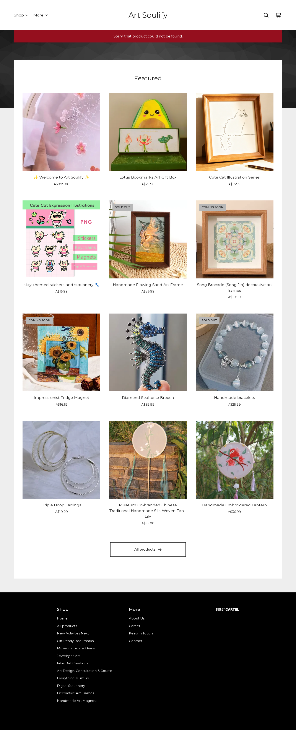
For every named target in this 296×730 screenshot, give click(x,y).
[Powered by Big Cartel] (227, 609)
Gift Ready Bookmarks (75, 641)
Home (62, 618)
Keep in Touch (141, 633)
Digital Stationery (71, 686)
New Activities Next (73, 633)
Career (134, 626)
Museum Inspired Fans (76, 648)
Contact (135, 641)
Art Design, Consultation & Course (84, 671)
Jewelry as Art (68, 656)
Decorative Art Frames (75, 693)
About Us (137, 618)
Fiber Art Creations (72, 663)
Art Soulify (148, 15)
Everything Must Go (73, 678)
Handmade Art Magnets (77, 701)
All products (145, 549)
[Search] (266, 15)
